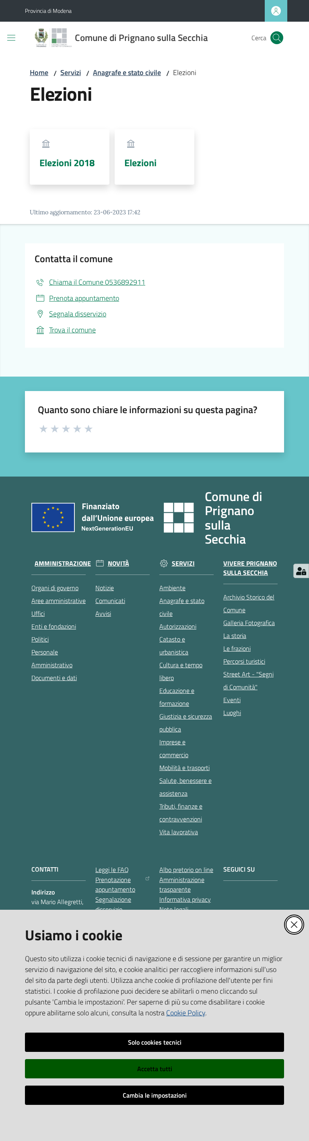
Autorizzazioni (177, 626)
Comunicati (110, 600)
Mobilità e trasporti (184, 767)
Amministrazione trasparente (181, 884)
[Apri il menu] (11, 38)
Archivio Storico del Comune (248, 603)
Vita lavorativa (178, 832)
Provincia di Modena (48, 10)
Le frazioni (237, 648)
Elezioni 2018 (67, 162)
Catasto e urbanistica (173, 645)
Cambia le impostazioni (155, 1095)
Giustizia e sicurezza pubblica (185, 722)
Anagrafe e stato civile (127, 72)
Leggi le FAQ (112, 869)
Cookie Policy (185, 1012)
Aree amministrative (58, 600)
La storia (234, 635)
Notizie (104, 588)
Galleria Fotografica (249, 623)
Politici (40, 639)
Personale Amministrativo (51, 658)
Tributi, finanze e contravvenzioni (180, 812)
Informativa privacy (185, 899)
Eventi (232, 700)
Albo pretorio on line (186, 869)
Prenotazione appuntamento (115, 884)
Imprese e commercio (173, 748)
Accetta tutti (154, 1069)
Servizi (70, 72)
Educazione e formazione (176, 697)
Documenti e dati (54, 678)
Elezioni (140, 162)
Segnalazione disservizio (113, 904)
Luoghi (232, 712)
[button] (277, 38)
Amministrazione (63, 563)
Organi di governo (54, 588)
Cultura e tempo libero (180, 671)
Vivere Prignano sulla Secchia (250, 568)
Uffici (38, 613)
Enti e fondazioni (53, 626)
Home (39, 72)
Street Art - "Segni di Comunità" (248, 680)
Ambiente (172, 588)
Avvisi (103, 613)
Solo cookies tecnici (154, 1042)
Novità (118, 563)
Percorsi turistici (244, 661)
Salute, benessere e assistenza (185, 787)
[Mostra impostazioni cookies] (301, 571)
